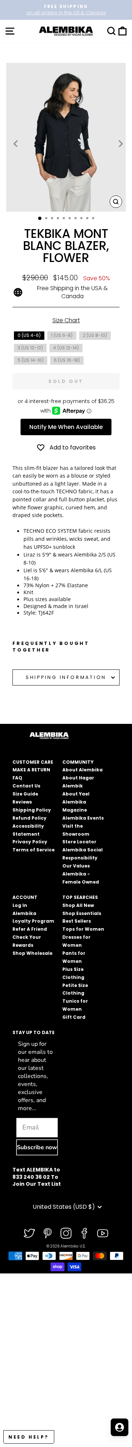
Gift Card (73, 1017)
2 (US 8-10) (95, 335)
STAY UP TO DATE (33, 1032)
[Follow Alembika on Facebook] (84, 1233)
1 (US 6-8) (62, 335)
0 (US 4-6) (29, 335)
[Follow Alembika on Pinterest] (47, 1233)
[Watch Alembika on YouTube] (102, 1233)
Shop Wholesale (32, 953)
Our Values (76, 866)
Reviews (22, 802)
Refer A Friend (29, 929)
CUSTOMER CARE (32, 762)
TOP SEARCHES (80, 897)
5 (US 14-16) (31, 360)
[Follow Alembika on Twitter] (29, 1233)
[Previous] (16, 143)
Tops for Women (83, 929)
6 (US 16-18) (67, 360)
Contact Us (26, 786)
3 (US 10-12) (30, 348)
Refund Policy (29, 818)
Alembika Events (83, 818)
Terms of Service (33, 850)
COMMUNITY (78, 762)
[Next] (120, 143)
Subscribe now (37, 1147)
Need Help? (28, 1437)
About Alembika (82, 770)
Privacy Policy (29, 842)
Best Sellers (76, 921)
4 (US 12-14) (66, 348)
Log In (19, 905)
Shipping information (66, 677)
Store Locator (79, 842)
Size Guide (25, 794)
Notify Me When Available (66, 427)
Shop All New (78, 905)
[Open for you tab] (119, 1427)
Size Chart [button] (66, 320)
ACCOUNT (24, 897)
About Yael (75, 794)
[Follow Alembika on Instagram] (66, 1233)
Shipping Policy (31, 810)
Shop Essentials (81, 913)
